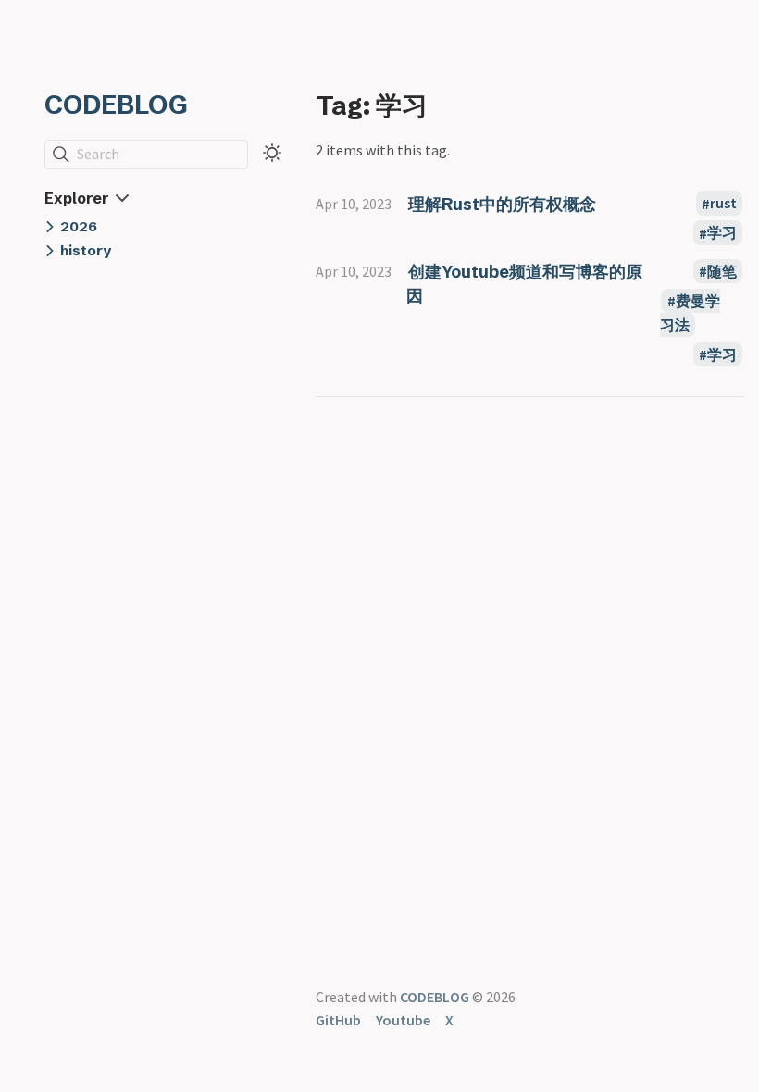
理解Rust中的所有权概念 (502, 204)
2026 (78, 226)
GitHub (338, 1020)
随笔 (722, 271)
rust (723, 203)
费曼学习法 (690, 313)
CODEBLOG (116, 104)
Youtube (403, 1020)
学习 (722, 233)
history (85, 250)
